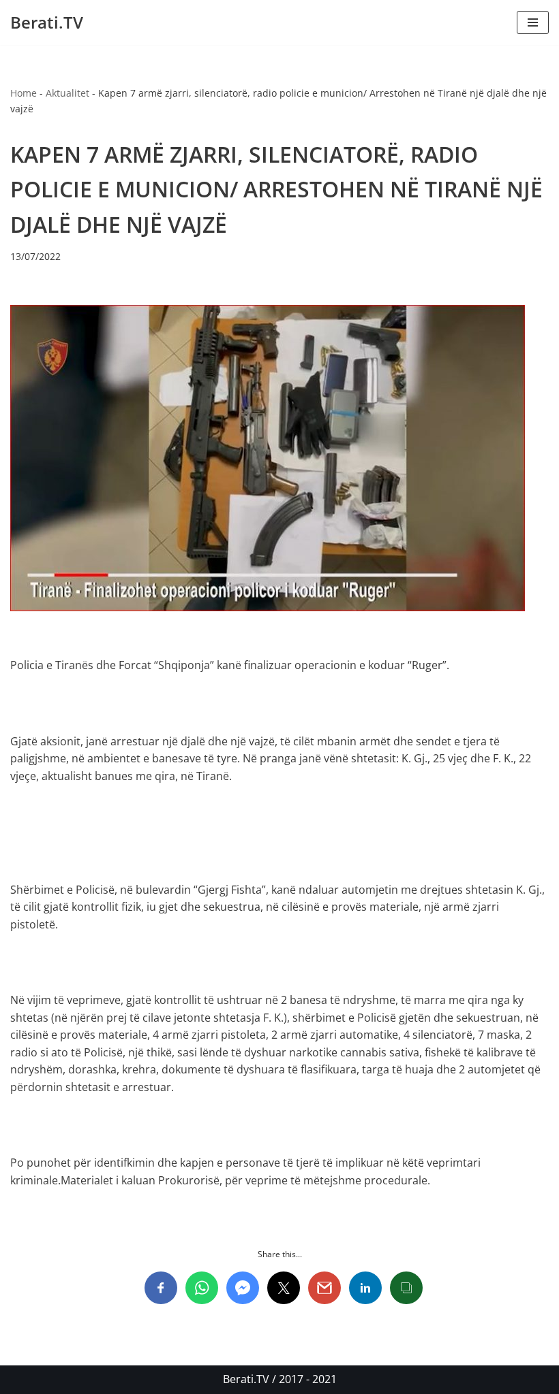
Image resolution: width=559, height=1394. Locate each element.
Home (23, 92)
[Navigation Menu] (533, 22)
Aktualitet (67, 92)
